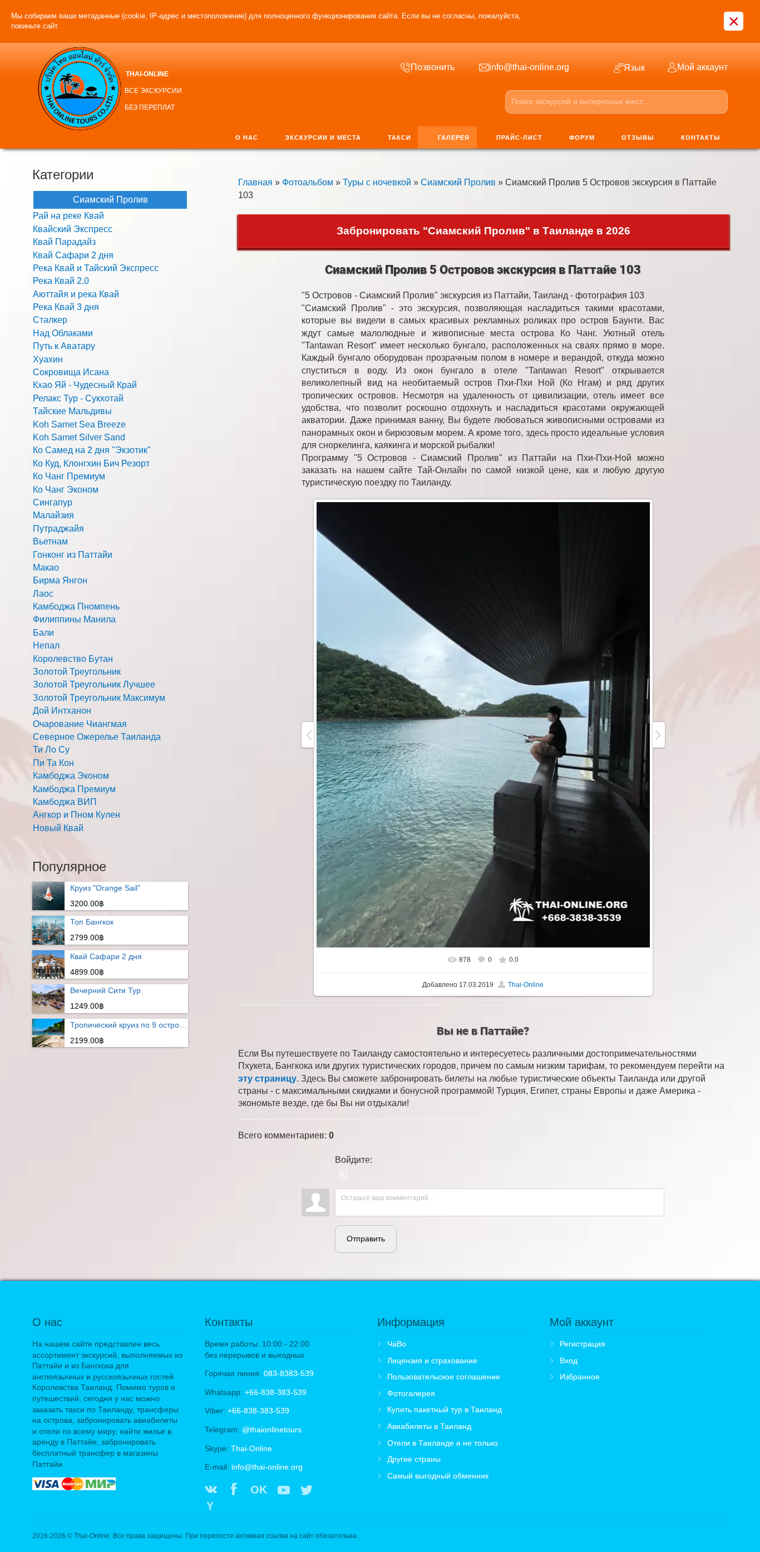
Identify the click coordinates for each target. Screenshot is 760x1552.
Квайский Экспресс (72, 229)
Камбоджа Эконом (71, 775)
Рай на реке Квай (68, 215)
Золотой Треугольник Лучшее (94, 684)
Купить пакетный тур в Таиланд (444, 1409)
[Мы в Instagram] (329, 1490)
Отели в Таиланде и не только (442, 1442)
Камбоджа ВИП (65, 802)
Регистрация (582, 1343)
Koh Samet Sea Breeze (79, 424)
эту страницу (267, 1078)
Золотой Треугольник (77, 671)
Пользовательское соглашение (443, 1376)
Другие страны (414, 1459)
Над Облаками (63, 333)
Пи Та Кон (53, 763)
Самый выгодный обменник (437, 1475)
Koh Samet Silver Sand (79, 437)
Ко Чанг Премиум (69, 476)
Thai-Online (526, 985)
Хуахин (48, 359)
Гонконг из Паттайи (72, 554)
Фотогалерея (411, 1393)
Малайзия (53, 515)
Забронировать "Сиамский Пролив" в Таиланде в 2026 (483, 231)
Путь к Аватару (64, 346)
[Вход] (343, 1174)
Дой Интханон (62, 710)
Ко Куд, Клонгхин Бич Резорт (91, 463)
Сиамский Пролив (458, 182)
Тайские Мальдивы (72, 411)
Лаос (43, 593)
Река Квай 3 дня (66, 307)
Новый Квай (58, 828)
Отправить (366, 1238)
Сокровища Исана (71, 372)
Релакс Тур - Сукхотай (78, 398)
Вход (569, 1360)
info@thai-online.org (267, 1466)
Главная (255, 182)
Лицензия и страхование (432, 1360)
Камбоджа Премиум (74, 789)
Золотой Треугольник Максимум (99, 698)
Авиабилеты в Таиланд (429, 1426)
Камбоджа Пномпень (76, 606)
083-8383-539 (289, 1373)
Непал (46, 645)
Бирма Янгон (60, 580)
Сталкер (50, 320)
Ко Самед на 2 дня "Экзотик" (92, 450)
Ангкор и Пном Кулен (76, 814)
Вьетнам (50, 541)
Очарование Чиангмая (80, 724)
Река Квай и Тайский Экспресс (96, 268)
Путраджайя (58, 528)
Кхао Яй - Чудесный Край (85, 385)
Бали (43, 632)
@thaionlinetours (272, 1429)
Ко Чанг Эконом (65, 489)
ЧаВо (396, 1343)
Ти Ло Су (51, 749)
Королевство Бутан (73, 659)
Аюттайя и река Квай (76, 294)
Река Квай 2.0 (61, 281)
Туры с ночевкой (377, 182)
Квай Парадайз (64, 242)
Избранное (580, 1376)
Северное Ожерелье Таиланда (97, 736)
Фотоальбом (307, 182)
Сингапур (52, 502)
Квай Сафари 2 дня (73, 255)
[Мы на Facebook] (234, 1490)
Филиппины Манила (74, 619)
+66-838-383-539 (276, 1392)
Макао (46, 567)
